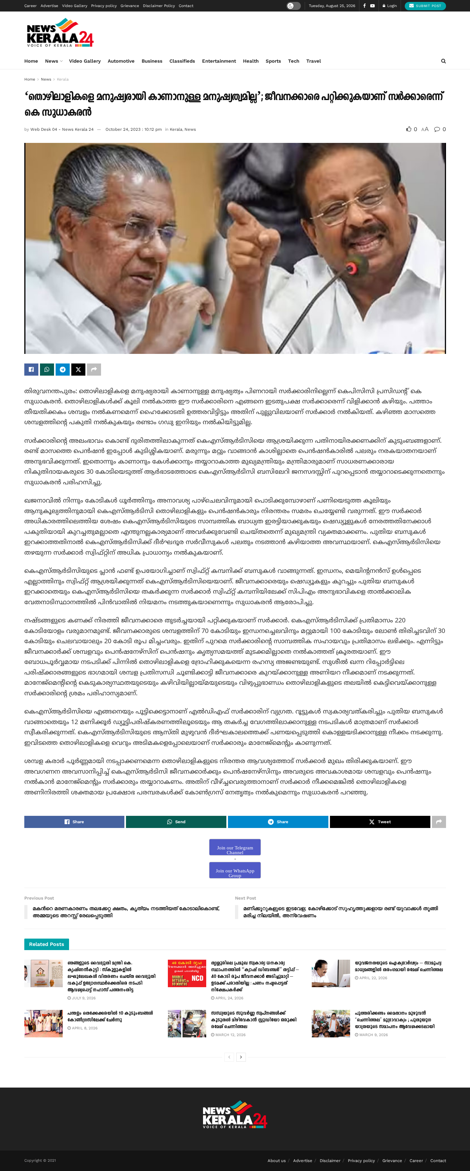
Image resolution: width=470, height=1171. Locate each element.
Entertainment (219, 61)
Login (391, 6)
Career (30, 6)
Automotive (121, 61)
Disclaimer (330, 1160)
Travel (313, 61)
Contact (186, 6)
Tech (293, 61)
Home (31, 61)
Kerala (63, 79)
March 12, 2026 (230, 1035)
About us (277, 1160)
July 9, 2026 (83, 998)
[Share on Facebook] (31, 369)
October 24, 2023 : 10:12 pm (134, 129)
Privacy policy (104, 6)
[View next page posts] (241, 1057)
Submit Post (428, 6)
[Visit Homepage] (60, 32)
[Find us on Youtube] (372, 6)
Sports (273, 61)
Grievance (130, 6)
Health (251, 61)
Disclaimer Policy (159, 6)
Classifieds (182, 61)
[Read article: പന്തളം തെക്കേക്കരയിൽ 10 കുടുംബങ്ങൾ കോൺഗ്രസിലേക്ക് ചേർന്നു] (43, 1023)
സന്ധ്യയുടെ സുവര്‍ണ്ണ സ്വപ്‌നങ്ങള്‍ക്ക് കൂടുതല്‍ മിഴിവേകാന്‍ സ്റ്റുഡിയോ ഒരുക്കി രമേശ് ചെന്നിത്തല (253, 1020)
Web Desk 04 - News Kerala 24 (62, 129)
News (51, 61)
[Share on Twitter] (78, 369)
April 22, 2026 (372, 978)
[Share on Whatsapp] (47, 369)
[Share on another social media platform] (94, 369)
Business (152, 61)
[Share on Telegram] (63, 369)
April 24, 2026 (228, 998)
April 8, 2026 (84, 1028)
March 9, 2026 (373, 1035)
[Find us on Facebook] (364, 6)
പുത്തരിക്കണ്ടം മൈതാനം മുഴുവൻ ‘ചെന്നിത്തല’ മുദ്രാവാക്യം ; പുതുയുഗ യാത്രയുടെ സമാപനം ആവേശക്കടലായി (395, 1020)
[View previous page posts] (229, 1057)
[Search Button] (443, 61)
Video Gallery (74, 6)
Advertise (49, 6)
